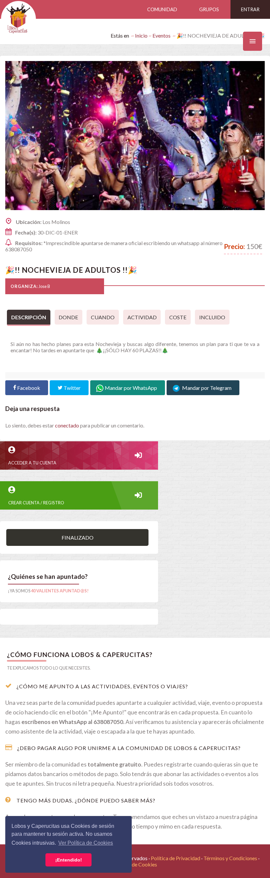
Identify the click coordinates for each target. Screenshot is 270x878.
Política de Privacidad (175, 858)
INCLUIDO (212, 317)
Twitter (72, 388)
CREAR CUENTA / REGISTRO (36, 502)
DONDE (68, 317)
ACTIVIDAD (142, 317)
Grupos (209, 9)
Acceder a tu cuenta (32, 462)
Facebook (28, 388)
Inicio (141, 35)
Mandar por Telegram (206, 388)
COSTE (177, 317)
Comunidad (162, 9)
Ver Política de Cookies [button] (85, 843)
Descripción (28, 317)
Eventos (161, 35)
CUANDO (103, 317)
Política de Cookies (135, 864)
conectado (67, 425)
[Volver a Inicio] (18, 19)
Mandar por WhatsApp (131, 388)
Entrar (250, 9)
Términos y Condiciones (230, 858)
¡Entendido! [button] (68, 859)
